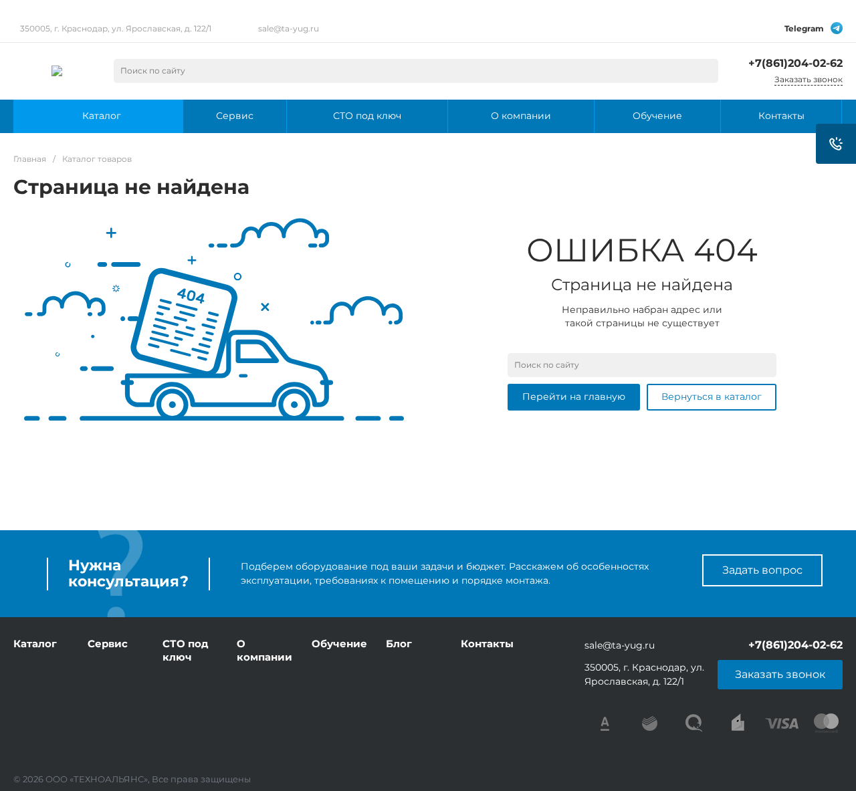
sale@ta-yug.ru (288, 28)
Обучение (339, 643)
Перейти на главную (573, 396)
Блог (399, 643)
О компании (264, 650)
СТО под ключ (186, 650)
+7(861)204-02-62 (795, 63)
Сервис (108, 643)
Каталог (35, 643)
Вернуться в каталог (711, 396)
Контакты (487, 643)
